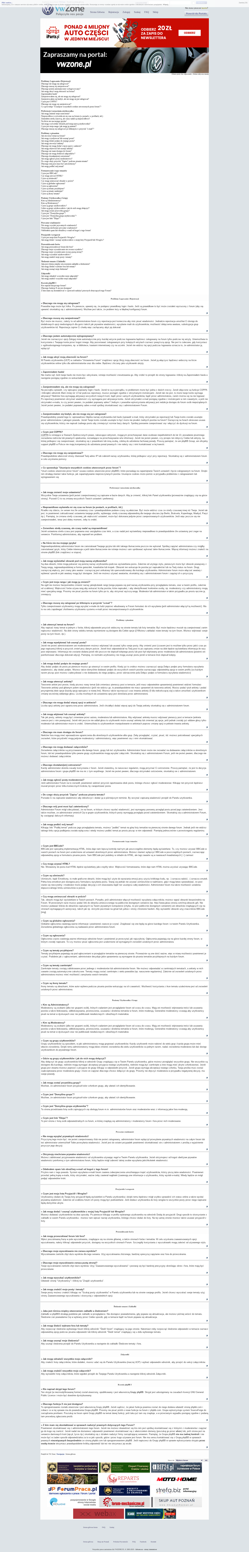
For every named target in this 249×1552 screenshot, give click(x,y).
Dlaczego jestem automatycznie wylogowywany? (60, 89)
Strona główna (70, 1454)
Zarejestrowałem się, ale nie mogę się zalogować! (60, 96)
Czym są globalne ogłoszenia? (53, 183)
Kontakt (153, 1542)
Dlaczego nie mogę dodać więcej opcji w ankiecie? (61, 146)
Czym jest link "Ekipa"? (50, 218)
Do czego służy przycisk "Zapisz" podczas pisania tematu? (64, 161)
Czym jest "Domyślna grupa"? (53, 213)
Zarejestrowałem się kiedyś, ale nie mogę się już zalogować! (65, 99)
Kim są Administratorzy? (51, 200)
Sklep (155, 12)
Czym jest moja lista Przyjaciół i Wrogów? (58, 237)
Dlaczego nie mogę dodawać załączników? (58, 153)
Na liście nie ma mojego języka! (54, 121)
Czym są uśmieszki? (49, 178)
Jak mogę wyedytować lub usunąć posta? (57, 138)
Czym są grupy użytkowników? (54, 205)
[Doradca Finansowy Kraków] (124, 1472)
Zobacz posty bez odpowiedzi (182, 74)
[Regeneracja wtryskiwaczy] (124, 1484)
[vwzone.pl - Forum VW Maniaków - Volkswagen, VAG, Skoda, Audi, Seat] (63, 15)
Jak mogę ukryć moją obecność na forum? (58, 91)
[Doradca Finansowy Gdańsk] (72, 1472)
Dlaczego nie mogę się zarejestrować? (56, 104)
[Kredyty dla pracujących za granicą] (124, 1496)
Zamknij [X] (243, 3)
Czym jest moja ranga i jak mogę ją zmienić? (59, 126)
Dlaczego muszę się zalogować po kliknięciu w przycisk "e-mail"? (67, 129)
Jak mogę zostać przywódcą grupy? (55, 211)
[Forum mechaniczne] (124, 1507)
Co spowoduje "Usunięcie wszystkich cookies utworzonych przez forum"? (71, 106)
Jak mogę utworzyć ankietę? (52, 143)
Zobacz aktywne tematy (201, 74)
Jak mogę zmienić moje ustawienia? (55, 113)
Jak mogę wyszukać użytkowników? (56, 254)
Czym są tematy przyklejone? (53, 188)
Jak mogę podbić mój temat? (52, 166)
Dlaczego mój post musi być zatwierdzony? (58, 164)
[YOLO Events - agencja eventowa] (72, 1484)
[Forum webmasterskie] (98, 1519)
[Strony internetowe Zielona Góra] (72, 1507)
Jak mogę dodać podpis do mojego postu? (58, 141)
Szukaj (137, 12)
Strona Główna (97, 12)
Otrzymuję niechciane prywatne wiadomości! (59, 228)
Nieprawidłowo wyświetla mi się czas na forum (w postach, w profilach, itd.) (72, 116)
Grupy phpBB (136, 1392)
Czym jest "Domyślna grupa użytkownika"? (58, 216)
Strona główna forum (90, 1527)
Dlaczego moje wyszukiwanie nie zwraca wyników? (62, 249)
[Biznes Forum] (176, 1472)
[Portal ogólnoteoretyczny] (176, 1496)
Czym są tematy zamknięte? (52, 191)
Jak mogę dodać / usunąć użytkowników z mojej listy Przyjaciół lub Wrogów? (72, 240)
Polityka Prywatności (120, 1542)
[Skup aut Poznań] (176, 1484)
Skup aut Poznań (103, 1542)
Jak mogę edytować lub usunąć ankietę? (57, 148)
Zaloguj (126, 12)
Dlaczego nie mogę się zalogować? (55, 84)
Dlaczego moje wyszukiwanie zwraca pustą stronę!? (62, 252)
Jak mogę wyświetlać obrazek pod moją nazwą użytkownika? (65, 124)
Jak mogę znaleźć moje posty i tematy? (56, 257)
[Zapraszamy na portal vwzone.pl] (124, 72)
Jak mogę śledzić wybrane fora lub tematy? (58, 266)
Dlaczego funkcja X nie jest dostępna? (56, 288)
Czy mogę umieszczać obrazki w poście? (57, 181)
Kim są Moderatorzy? (50, 203)
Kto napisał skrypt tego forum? (53, 285)
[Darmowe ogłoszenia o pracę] (72, 1496)
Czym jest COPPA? (49, 101)
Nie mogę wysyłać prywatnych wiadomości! (59, 225)
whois (178, 1431)
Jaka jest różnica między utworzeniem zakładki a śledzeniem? (65, 264)
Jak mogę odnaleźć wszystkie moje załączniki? (59, 276)
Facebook (143, 1542)
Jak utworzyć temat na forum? (53, 136)
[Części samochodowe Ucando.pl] (150, 1519)
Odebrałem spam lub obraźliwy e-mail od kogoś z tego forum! (66, 230)
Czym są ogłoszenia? (49, 186)
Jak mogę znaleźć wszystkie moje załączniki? (59, 278)
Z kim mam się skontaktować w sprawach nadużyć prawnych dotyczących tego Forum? (76, 290)
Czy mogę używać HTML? (52, 176)
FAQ (146, 12)
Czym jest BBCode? (49, 173)
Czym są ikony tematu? (50, 193)
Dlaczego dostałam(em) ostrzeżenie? (55, 156)
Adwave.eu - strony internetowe (146, 1549)
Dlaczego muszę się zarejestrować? (55, 86)
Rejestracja (113, 12)
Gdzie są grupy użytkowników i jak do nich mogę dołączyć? (65, 208)
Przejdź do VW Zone (48, 1454)
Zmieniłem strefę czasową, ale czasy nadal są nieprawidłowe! (65, 119)
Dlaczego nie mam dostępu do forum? (56, 151)
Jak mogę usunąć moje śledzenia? (54, 269)
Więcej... (166, 4)
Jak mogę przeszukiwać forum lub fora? (57, 247)
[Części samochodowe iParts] (124, 47)
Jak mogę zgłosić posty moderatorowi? (56, 159)
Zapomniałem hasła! (49, 94)
